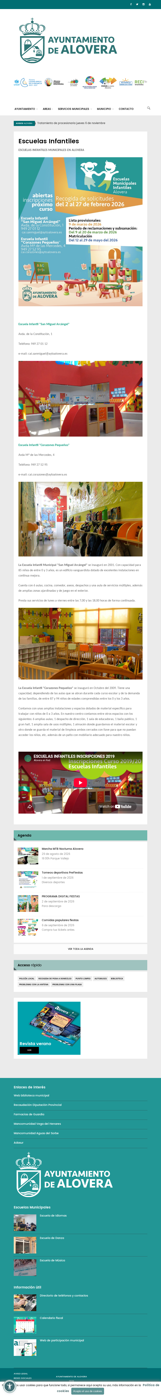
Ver (29, 1050)
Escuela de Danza (52, 1238)
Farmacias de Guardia (29, 1114)
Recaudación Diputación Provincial (38, 1105)
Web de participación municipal (62, 1340)
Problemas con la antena (33, 984)
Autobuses (101, 978)
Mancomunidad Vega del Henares (37, 1124)
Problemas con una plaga (67, 984)
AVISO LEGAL (21, 1374)
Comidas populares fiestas (60, 920)
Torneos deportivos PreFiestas (62, 872)
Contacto (126, 109)
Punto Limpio (83, 978)
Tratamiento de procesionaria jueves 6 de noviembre (71, 123)
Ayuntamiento (25, 109)
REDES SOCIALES (23, 1378)
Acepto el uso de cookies (87, 1391)
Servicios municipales (74, 109)
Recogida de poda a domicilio (54, 978)
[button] (9, 1386)
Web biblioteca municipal (31, 1095)
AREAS (47, 109)
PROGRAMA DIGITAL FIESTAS (61, 896)
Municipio (104, 109)
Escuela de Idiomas (53, 1215)
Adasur (18, 1142)
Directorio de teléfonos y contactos (64, 1295)
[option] (85, 123)
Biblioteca (117, 978)
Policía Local (26, 978)
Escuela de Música (52, 1260)
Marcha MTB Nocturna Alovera (62, 849)
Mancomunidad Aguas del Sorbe (36, 1133)
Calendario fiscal (51, 1318)
